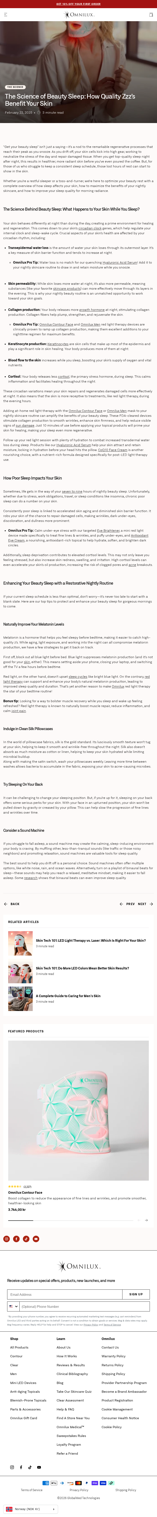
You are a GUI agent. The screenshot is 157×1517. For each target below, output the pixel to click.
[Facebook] (16, 1239)
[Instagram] (6, 1239)
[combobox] (13, 1306)
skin (27, 662)
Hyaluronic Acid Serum (120, 262)
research (31, 878)
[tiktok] (30, 1467)
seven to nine (72, 491)
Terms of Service (112, 1324)
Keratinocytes (57, 344)
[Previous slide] (139, 1220)
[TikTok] (26, 1239)
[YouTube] (36, 1239)
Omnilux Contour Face (56, 324)
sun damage (25, 425)
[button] (5, 14)
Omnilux (118, 686)
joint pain (18, 711)
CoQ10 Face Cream (112, 450)
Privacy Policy (91, 1324)
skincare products (67, 288)
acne (132, 565)
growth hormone (92, 309)
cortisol (63, 376)
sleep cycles (78, 676)
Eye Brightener (108, 530)
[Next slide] (146, 1220)
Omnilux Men (90, 324)
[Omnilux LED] (78, 14)
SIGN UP (136, 1294)
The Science (15, 87)
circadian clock (90, 228)
